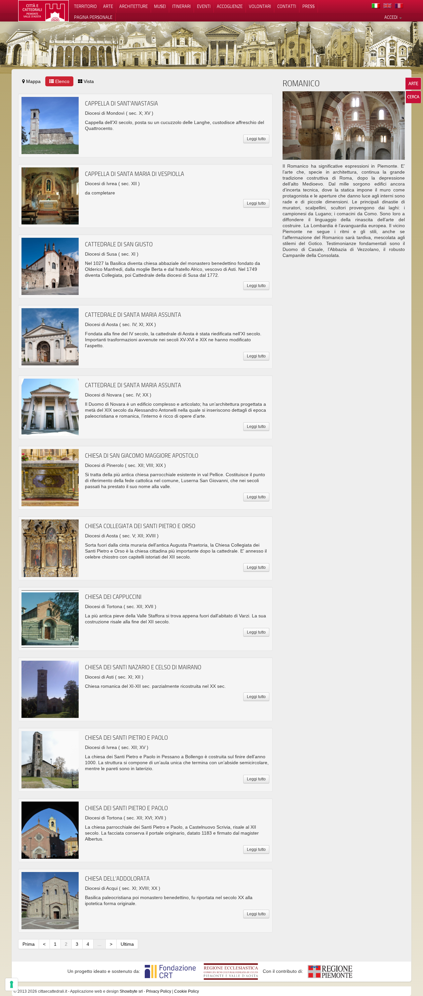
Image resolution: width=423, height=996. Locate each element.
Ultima (127, 944)
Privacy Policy (158, 991)
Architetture (133, 6)
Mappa (33, 81)
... (99, 944)
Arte (108, 6)
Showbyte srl (131, 991)
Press (308, 6)
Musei (160, 6)
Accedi (391, 17)
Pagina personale (93, 17)
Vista (88, 81)
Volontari (260, 6)
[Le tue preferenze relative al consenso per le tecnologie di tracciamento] (11, 984)
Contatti (286, 6)
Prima (28, 944)
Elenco (61, 81)
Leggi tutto (256, 139)
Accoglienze (230, 6)
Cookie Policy (186, 991)
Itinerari (181, 6)
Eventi (204, 6)
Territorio (85, 6)
